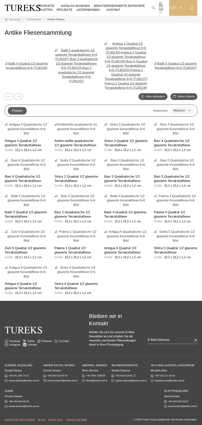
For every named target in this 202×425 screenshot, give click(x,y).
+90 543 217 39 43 (165, 375)
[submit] (195, 341)
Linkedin (32, 344)
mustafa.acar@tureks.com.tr (169, 380)
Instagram (15, 344)
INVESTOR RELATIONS (20, 419)
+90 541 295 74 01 (19, 375)
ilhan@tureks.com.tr (96, 380)
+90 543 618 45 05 (57, 375)
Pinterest (47, 341)
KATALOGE (56, 419)
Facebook (14, 341)
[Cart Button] (200, 7)
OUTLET (170, 7)
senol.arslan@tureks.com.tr (182, 406)
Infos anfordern (155, 96)
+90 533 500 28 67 (178, 401)
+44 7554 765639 (95, 375)
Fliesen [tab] (17, 110)
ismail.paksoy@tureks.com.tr (24, 380)
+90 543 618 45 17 (125, 375)
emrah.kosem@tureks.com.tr (62, 380)
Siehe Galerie (186, 96)
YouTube (64, 341)
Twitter (31, 341)
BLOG (42, 419)
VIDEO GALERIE (76, 419)
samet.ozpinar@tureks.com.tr (131, 380)
